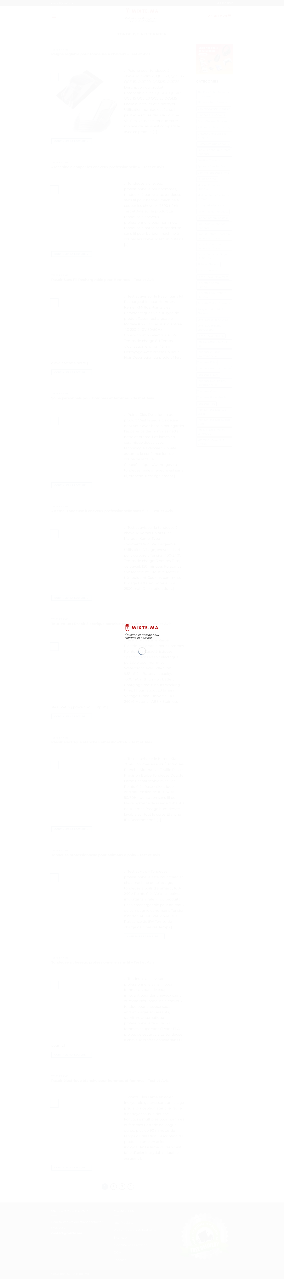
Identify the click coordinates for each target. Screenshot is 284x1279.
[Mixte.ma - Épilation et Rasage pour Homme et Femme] (142, 627)
